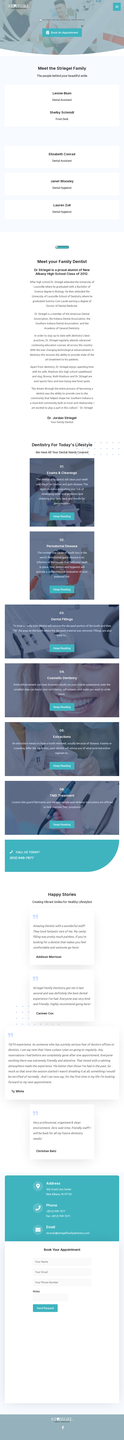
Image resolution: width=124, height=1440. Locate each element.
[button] (62, 32)
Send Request (45, 1308)
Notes (36, 1291)
